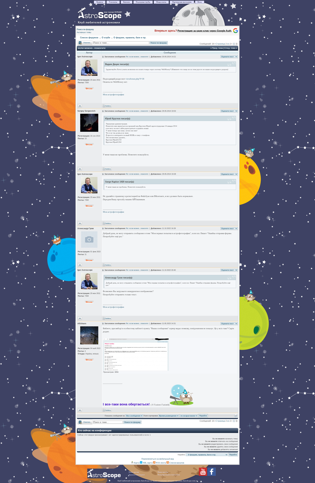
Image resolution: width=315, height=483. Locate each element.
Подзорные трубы (143, 2)
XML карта (147, 463)
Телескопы (113, 2)
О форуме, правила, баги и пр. (130, 37)
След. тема (229, 48)
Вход (200, 2)
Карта (136, 463)
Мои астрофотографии (113, 94)
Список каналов (176, 463)
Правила (99, 2)
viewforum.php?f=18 (135, 79)
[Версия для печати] (236, 416)
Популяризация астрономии (169, 475)
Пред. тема (217, 48)
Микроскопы (161, 2)
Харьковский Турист (137, 475)
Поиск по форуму (85, 29)
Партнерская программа (181, 2)
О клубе (106, 37)
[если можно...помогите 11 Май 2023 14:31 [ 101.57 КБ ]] (136, 370)
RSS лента (160, 463)
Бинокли (126, 2)
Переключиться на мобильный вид (157, 459)
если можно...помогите (91, 48)
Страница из (223, 44)
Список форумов (89, 37)
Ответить (81, 42)
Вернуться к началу (80, 106)
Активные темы (84, 32)
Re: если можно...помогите (137, 57)
